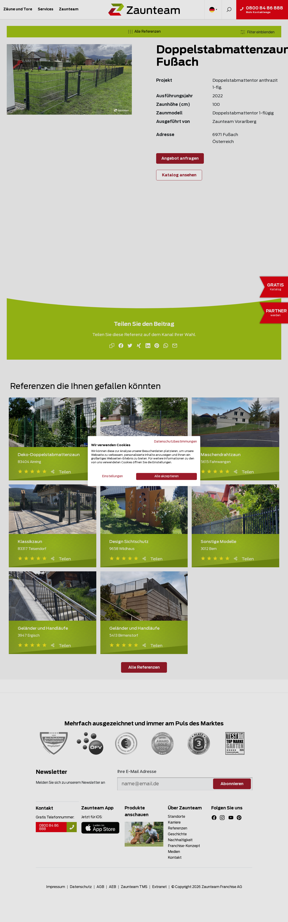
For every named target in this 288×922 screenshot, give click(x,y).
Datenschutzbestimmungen (175, 441)
